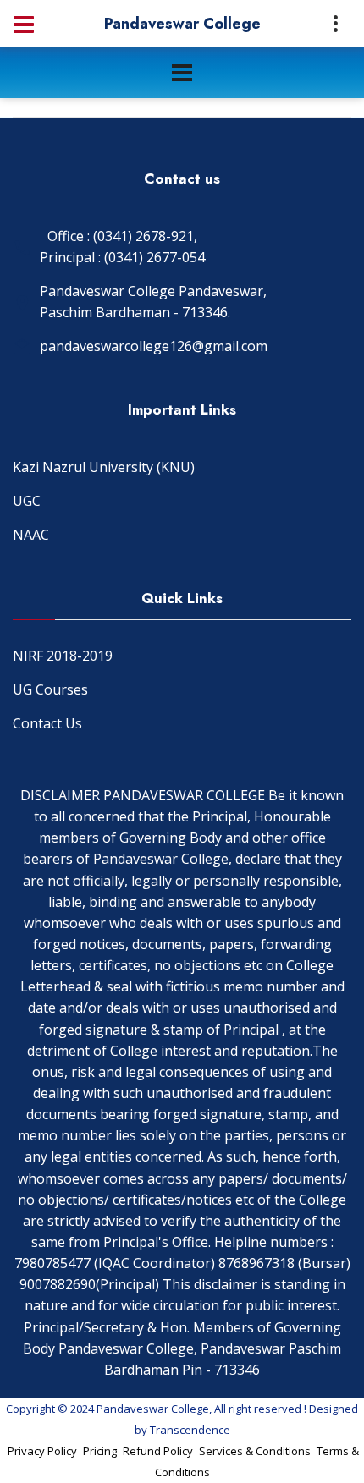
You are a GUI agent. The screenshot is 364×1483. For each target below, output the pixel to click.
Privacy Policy (42, 1450)
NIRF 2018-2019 (63, 655)
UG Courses (50, 689)
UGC (27, 501)
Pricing (100, 1450)
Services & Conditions (255, 1450)
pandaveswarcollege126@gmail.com (153, 346)
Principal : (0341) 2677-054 (122, 257)
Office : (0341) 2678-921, (122, 236)
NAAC (31, 534)
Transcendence (190, 1429)
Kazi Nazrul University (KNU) (104, 467)
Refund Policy (158, 1450)
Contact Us (47, 723)
